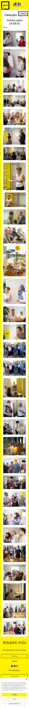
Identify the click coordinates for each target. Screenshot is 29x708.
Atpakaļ (5, 27)
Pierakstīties (14, 656)
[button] (26, 679)
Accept (14, 694)
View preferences (14, 703)
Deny (14, 699)
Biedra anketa (14, 676)
